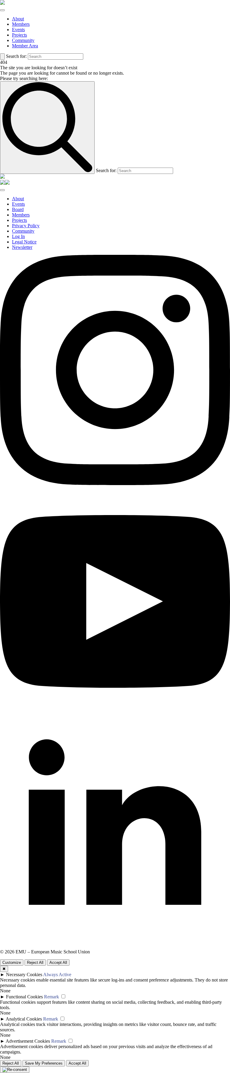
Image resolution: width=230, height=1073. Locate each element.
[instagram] (115, 483)
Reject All (35, 962)
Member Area (25, 45)
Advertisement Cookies (28, 1041)
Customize (11, 962)
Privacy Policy (26, 225)
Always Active (57, 974)
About (18, 18)
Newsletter (22, 247)
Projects (19, 34)
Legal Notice (24, 241)
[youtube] (115, 714)
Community (23, 40)
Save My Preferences (44, 1063)
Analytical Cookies (24, 1018)
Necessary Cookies (24, 974)
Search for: (16, 56)
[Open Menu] (2, 10)
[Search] (2, 56)
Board (18, 209)
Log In (18, 236)
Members (21, 24)
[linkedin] (115, 946)
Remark (51, 996)
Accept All (58, 962)
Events (18, 29)
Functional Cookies (24, 996)
